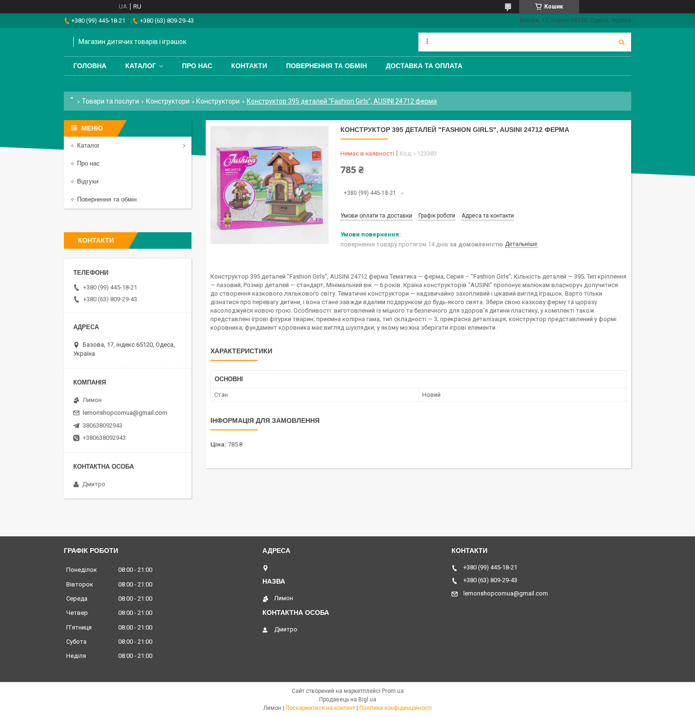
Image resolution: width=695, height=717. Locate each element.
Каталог (140, 66)
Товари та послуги (110, 101)
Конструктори (168, 101)
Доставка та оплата (424, 66)
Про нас (197, 66)
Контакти (249, 66)
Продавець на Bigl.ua (347, 699)
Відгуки (87, 181)
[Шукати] (621, 42)
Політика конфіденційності (395, 708)
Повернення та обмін (326, 66)
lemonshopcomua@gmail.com (125, 412)
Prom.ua (393, 691)
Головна (89, 66)
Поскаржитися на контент (320, 708)
